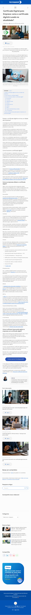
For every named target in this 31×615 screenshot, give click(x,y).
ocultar (10, 90)
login (12, 472)
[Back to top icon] (15, 603)
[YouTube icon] (14, 610)
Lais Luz (11, 23)
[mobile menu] (2, 2)
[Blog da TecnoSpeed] (15, 2)
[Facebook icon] (12, 610)
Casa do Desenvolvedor (20, 596)
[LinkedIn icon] (15, 610)
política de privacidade (19, 607)
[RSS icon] (18, 610)
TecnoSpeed (14, 597)
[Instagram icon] (17, 610)
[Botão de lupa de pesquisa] (27, 488)
